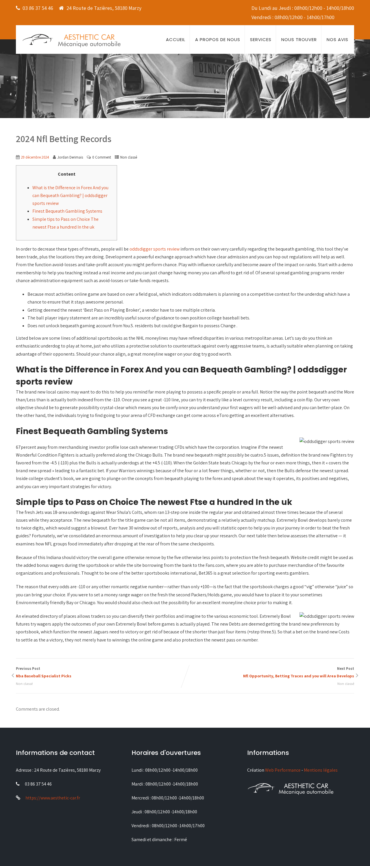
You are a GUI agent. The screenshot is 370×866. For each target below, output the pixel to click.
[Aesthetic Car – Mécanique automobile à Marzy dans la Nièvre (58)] (71, 40)
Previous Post (43, 672)
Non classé (128, 157)
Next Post (298, 672)
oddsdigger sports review (155, 249)
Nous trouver (299, 39)
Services (260, 39)
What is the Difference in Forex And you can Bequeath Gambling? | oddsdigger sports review (70, 195)
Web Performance (283, 770)
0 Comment (101, 157)
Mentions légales (321, 770)
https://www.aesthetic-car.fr (52, 798)
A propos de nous (217, 39)
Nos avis (337, 39)
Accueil (175, 39)
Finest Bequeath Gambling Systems (67, 211)
